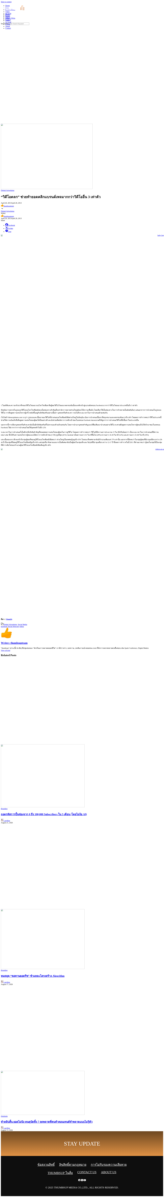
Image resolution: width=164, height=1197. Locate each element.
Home (7, 14)
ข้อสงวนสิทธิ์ (46, 1164)
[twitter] (160, 3)
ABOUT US (108, 1172)
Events (7, 24)
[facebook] (157, 3)
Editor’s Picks (10, 18)
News (7, 16)
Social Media (22, 624)
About (7, 26)
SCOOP (8, 22)
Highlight (4, 1116)
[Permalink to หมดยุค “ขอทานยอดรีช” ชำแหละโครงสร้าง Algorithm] (43, 968)
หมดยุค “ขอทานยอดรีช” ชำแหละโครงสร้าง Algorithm (32, 975)
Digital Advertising (7, 190)
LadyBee (7, 821)
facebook (4, 626)
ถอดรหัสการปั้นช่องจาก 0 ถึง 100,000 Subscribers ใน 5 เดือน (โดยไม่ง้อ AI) (44, 814)
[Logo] (16, 10)
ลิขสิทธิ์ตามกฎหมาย (72, 1164)
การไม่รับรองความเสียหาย (109, 1164)
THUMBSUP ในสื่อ (60, 1173)
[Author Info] (6, 638)
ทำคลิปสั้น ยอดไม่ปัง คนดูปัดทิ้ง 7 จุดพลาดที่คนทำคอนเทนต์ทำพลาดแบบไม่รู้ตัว (46, 1121)
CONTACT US (87, 1172)
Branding (4, 809)
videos (21, 626)
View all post (5, 650)
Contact (8, 28)
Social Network (13, 626)
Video (7, 20)
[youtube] (162, 3)
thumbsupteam (9, 206)
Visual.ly (9, 619)
